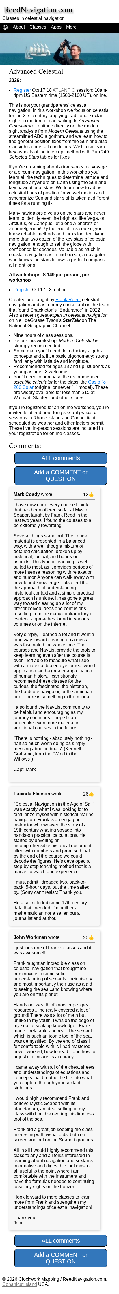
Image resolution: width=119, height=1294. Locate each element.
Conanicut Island (19, 1284)
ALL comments (61, 458)
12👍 (88, 494)
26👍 (88, 794)
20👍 (88, 937)
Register (22, 90)
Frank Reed (67, 299)
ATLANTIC (64, 90)
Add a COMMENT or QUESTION (61, 475)
